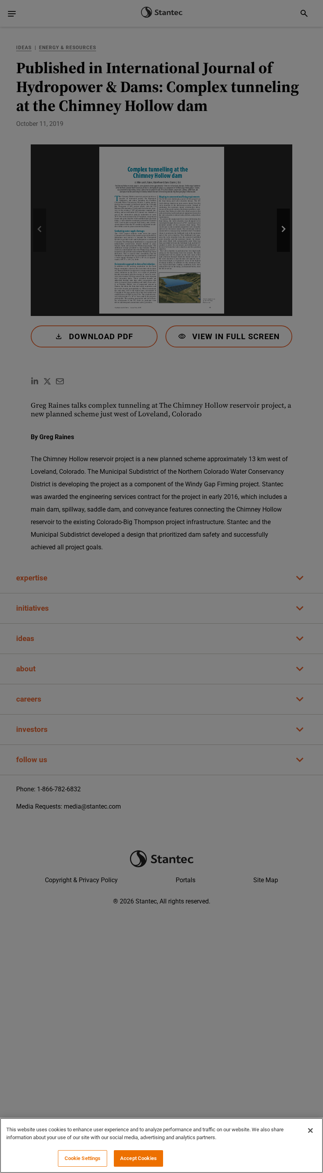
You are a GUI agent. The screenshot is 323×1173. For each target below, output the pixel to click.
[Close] (310, 1130)
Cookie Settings (83, 1158)
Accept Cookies (138, 1158)
